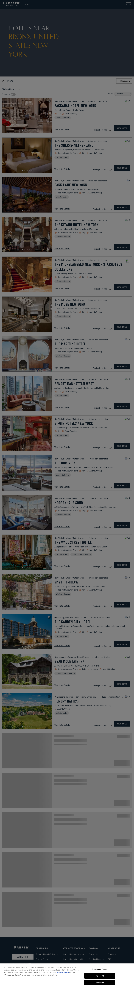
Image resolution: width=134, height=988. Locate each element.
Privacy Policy (63, 972)
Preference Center (100, 969)
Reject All (100, 976)
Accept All (100, 982)
